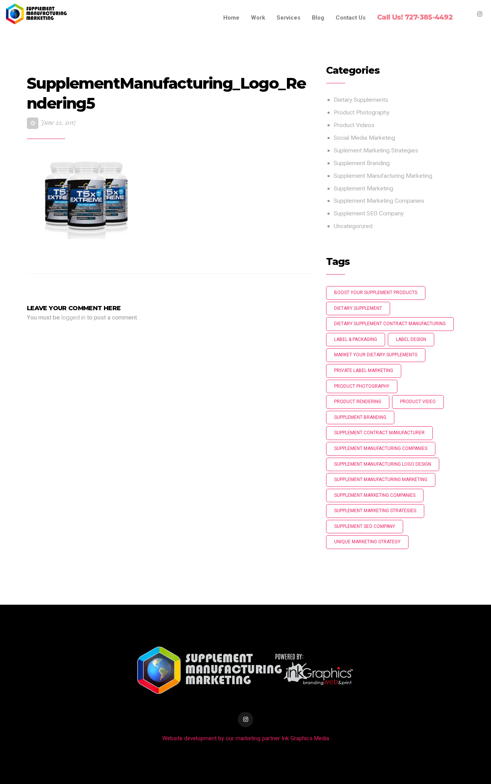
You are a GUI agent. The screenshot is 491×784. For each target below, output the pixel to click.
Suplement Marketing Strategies (376, 150)
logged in (73, 317)
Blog (318, 17)
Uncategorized (353, 226)
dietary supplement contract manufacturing (390, 323)
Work (258, 17)
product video (418, 401)
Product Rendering (357, 401)
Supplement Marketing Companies (379, 200)
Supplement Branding (362, 163)
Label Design (411, 339)
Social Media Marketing (364, 137)
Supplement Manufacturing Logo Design (382, 464)
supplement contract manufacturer (379, 432)
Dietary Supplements (361, 99)
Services (288, 17)
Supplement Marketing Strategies (375, 510)
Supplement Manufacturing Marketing (383, 175)
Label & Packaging (355, 339)
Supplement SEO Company (369, 213)
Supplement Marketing (363, 188)
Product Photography (361, 112)
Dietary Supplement (358, 308)
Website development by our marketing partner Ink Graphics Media (245, 738)
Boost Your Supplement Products (375, 292)
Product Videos (354, 125)
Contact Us (351, 17)
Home (231, 17)
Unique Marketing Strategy (367, 541)
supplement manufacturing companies (380, 448)
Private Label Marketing (363, 370)
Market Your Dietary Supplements (375, 354)
